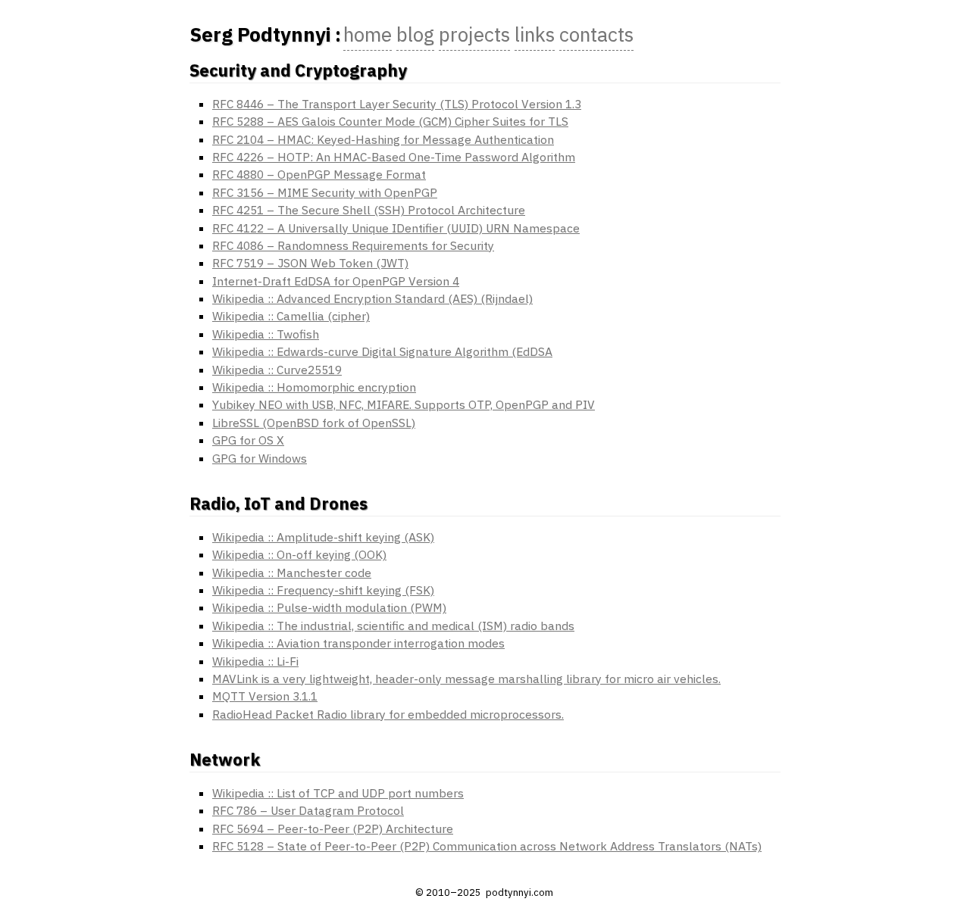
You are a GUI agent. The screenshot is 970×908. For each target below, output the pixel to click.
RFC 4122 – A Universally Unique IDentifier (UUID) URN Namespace (396, 228)
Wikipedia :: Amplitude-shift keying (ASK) (323, 536)
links (535, 34)
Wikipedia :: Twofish (265, 334)
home (367, 34)
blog (415, 34)
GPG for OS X (248, 440)
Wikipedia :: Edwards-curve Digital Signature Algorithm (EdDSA (382, 351)
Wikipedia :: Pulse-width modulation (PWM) (329, 607)
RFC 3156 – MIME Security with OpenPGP (324, 192)
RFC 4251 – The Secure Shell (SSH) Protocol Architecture (368, 209)
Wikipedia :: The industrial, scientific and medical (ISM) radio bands (393, 625)
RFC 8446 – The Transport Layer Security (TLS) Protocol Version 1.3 (396, 103)
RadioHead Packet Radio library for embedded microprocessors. (388, 714)
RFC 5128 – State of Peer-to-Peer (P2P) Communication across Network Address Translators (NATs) (487, 845)
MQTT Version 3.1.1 (265, 696)
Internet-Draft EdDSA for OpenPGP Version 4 (335, 281)
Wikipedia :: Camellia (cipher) (291, 315)
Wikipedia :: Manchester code (291, 572)
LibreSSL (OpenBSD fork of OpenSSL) (313, 422)
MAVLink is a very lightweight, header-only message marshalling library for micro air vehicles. (466, 678)
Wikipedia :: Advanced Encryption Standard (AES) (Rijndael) (372, 298)
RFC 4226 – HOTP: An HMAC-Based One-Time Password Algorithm (393, 156)
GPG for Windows (259, 458)
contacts (596, 34)
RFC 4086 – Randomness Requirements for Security (353, 245)
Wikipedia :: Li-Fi (255, 661)
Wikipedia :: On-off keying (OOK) (299, 554)
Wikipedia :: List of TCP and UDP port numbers (338, 792)
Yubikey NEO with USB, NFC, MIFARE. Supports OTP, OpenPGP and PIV (403, 404)
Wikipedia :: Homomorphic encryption (314, 387)
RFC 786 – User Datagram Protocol (308, 810)
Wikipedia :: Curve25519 (277, 369)
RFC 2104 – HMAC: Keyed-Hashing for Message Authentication (383, 139)
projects (474, 34)
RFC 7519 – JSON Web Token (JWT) (310, 262)
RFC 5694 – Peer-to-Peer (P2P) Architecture (332, 828)
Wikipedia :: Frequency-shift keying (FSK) (323, 590)
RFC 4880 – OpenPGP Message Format (319, 174)
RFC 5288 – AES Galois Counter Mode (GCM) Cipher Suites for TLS (390, 121)
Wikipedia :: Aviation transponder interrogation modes (358, 643)
